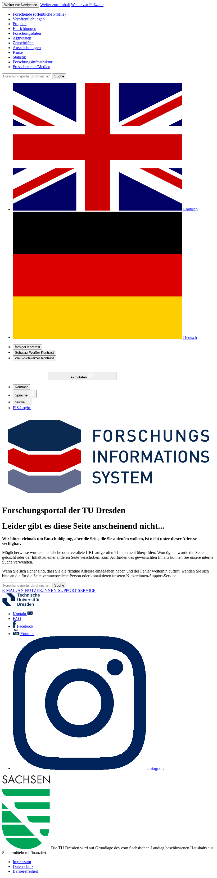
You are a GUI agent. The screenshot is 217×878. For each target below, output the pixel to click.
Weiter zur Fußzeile (87, 4)
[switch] (27, 347)
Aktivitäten (79, 377)
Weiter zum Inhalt (55, 4)
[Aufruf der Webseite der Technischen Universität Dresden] (24, 604)
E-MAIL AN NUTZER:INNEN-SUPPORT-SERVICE (49, 590)
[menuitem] (114, 14)
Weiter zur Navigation (20, 5)
